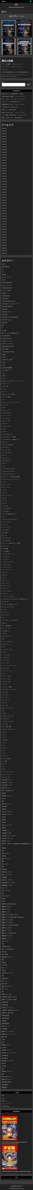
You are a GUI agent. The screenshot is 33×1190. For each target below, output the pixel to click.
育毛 (3, 991)
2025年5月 (4, 168)
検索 (3, 82)
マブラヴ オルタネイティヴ (8, 729)
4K (19, 24)
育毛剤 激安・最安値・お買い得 (9, 997)
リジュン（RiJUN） (6, 758)
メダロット (4, 742)
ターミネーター (5, 601)
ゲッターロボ (5, 506)
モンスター (4, 748)
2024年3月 (4, 205)
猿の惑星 (4, 962)
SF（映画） (4, 330)
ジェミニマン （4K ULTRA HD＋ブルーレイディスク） (24, 28)
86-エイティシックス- (7, 277)
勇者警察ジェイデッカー (7, 796)
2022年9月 (4, 253)
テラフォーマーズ (6, 615)
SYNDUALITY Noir (6, 338)
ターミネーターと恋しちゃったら (9, 604)
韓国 (3, 1074)
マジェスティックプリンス (8, 721)
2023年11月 (4, 216)
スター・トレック (6, 583)
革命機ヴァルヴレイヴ (7, 1071)
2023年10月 (4, 218)
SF (13, 43)
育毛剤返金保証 (5, 1018)
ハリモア (4, 652)
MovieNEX (4, 314)
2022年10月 (4, 250)
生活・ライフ (5, 967)
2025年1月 (4, 179)
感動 (3, 861)
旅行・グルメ (5, 888)
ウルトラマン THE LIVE (7, 445)
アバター (4, 407)
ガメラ (3, 466)
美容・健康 (4, 983)
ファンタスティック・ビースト (9, 689)
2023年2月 (4, 240)
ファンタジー (5, 684)
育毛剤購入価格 (5, 1015)
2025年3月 (4, 173)
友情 (3, 801)
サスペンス (4, 535)
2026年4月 (4, 139)
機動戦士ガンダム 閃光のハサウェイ (10, 914)
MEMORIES (5, 309)
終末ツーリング (5, 981)
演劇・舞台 (4, 951)
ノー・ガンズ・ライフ (7, 649)
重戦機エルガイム (6, 1045)
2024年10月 (4, 187)
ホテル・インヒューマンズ (8, 708)
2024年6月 (4, 197)
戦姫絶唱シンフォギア (7, 872)
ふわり (3, 373)
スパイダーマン (5, 588)
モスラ (3, 745)
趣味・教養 (4, 1036)
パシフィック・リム (6, 670)
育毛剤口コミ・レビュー (7, 1007)
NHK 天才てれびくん (7, 320)
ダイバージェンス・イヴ (7, 607)
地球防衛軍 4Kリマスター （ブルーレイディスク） (14, 104)
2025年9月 (4, 157)
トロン (3, 639)
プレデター (4, 702)
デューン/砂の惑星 (6, 625)
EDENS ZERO (5, 298)
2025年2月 (4, 176)
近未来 (3, 1039)
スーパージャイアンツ (7, 591)
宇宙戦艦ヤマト (5, 830)
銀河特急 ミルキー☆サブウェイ (9, 1052)
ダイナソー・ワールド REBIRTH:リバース (12, 101)
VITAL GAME (5, 349)
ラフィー (4, 750)
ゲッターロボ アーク (6, 508)
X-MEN (4, 354)
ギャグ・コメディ (6, 487)
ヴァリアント (5, 69)
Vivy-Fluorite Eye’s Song (8, 351)
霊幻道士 (4, 1063)
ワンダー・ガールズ (6, 774)
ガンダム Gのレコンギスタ (8, 468)
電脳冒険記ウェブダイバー (8, 1060)
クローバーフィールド (7, 495)
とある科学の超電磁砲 (7, 367)
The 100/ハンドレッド (7, 341)
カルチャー (4, 463)
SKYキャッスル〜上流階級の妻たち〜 (11, 333)
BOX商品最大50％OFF (7, 288)
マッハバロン (5, 724)
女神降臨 (4, 819)
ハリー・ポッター (6, 655)
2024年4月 (4, 203)
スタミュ (4, 578)
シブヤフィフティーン (7, 554)
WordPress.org (6, 1106)
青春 (3, 1068)
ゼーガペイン (5, 593)
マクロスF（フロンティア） (8, 716)
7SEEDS (4, 274)
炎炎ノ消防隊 (5, 954)
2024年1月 (4, 210)
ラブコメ (4, 753)
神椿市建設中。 (5, 978)
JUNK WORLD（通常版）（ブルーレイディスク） (14, 96)
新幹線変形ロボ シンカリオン (9, 882)
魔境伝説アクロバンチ (7, 1079)
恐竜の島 (4, 856)
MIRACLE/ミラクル (6, 312)
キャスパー (4, 482)
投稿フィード (5, 1101)
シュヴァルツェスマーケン (8, 562)
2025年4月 (4, 171)
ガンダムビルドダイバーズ (8, 471)
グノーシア (4, 500)
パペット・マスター (6, 676)
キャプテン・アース (6, 484)
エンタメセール (5, 458)
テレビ (3, 617)
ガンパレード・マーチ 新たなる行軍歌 (11, 476)
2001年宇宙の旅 (5, 266)
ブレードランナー (6, 700)
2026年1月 (4, 147)
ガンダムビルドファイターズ (8, 474)
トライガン (4, 633)
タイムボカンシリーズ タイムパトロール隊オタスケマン (15, 599)
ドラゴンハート (5, 644)
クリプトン (4, 492)
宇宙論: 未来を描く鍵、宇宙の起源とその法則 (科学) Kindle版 (16, 1171)
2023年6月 (4, 229)
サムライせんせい (6, 540)
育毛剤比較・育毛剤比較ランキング (10, 1010)
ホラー (3, 710)
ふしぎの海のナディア (7, 370)
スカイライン (5, 575)
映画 (3, 893)
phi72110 (5, 31)
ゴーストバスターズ (6, 522)
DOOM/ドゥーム (6, 293)
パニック (4, 673)
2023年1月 (4, 242)
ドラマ (3, 647)
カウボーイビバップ (6, 460)
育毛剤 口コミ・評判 (6, 994)
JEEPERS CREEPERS (7, 306)
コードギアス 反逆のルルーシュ (9, 514)
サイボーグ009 (5, 530)
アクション (8, 45)
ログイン (4, 1098)
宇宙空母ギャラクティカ (7, 838)
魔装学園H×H (5, 1084)
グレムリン (4, 503)
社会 (3, 975)
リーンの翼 (4, 761)
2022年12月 (4, 245)
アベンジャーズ (5, 410)
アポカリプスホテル (6, 413)
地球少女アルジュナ (6, 803)
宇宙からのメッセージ (7, 825)
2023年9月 (4, 221)
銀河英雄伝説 (5, 1055)
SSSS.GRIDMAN (6, 335)
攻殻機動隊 (4, 877)
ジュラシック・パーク (7, 569)
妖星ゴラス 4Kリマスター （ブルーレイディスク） (14, 112)
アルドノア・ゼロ (6, 421)
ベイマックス (5, 705)
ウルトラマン (5, 442)
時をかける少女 (5, 896)
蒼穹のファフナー (6, 1026)
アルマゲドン (5, 423)
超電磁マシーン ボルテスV (8, 1031)
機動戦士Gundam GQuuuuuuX (9, 904)
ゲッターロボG (5, 511)
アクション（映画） (6, 397)
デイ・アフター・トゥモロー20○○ (10, 620)
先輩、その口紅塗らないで (8, 790)
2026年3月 (4, 141)
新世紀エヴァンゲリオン (7, 880)
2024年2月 (4, 208)
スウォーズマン (5, 572)
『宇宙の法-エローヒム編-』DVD (9, 107)
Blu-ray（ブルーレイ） (8, 25)
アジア (3, 399)
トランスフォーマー (6, 636)
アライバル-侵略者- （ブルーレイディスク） (12, 64)
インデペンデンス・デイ (7, 434)
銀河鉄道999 (5, 1058)
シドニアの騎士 (5, 551)
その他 (3, 362)
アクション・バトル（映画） (8, 394)
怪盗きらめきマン (6, 853)
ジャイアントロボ (6, 564)
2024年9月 (4, 189)
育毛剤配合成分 (5, 1023)
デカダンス (4, 623)
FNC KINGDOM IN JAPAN (8, 301)
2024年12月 (4, 181)
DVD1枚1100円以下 (7, 43)
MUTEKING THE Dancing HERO (10, 317)
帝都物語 (4, 848)
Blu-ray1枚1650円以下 (24, 41)
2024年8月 (4, 192)
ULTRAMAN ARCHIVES (8, 346)
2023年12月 (4, 213)
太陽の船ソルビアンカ (7, 814)
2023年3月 (4, 237)
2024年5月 (4, 200)
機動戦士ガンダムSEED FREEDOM (10, 925)
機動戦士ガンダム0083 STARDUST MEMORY (13, 917)
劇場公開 (4, 793)
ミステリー (4, 732)
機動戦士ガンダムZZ (6, 930)
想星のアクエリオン (6, 858)
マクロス (4, 713)
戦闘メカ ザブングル (6, 874)
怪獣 (3, 850)
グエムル (4, 498)
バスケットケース (6, 660)
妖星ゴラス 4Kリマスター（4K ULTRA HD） (12, 117)
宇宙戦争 (4, 827)
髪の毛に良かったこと (7, 1076)
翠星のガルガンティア (7, 986)
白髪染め (4, 970)
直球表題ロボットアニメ (7, 973)
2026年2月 (4, 144)
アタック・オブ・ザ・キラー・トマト (10, 402)
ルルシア (4, 764)
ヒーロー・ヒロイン (6, 679)
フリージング (5, 692)
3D (2, 269)
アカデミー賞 (5, 386)
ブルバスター (5, 694)
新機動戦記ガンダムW (7, 885)
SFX (16, 4)
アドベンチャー (5, 405)
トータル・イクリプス (7, 641)
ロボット (4, 769)
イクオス (4, 429)
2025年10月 (4, 155)
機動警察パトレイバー (7, 938)
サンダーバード (5, 546)
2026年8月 (4, 128)
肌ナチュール (5, 989)
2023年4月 (4, 234)
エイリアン (4, 455)
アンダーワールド (6, 426)
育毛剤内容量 (5, 1002)
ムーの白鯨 (4, 740)
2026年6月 (4, 133)
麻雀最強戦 (4, 1087)
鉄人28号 (4, 1047)
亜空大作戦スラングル (7, 780)
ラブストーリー (5, 756)
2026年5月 (4, 136)
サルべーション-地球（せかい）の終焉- (11, 543)
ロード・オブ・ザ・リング (8, 772)
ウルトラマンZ (5, 447)
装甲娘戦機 (4, 1029)
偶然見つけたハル (6, 787)
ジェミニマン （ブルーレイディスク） (24, 48)
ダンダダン (4, 609)
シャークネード (5, 559)
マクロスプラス (5, 718)
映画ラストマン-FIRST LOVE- (9, 109)
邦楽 (3, 1042)
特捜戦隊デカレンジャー (7, 957)
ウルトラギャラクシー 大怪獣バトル (10, 439)
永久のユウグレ (5, 941)
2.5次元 (3, 264)
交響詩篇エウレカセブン (7, 782)
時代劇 (3, 898)
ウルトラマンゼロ (6, 450)
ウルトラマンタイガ (6, 452)
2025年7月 (4, 163)
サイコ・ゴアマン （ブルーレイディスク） (12, 66)
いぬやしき (4, 357)
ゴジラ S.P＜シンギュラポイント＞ (10, 519)
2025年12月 (4, 149)
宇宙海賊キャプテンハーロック (9, 835)
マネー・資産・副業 (6, 726)
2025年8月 (4, 160)
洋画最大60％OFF (6, 946)
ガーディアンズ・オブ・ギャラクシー (10, 479)
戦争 (3, 866)
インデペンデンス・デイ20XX (9, 437)
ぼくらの (4, 378)
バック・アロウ (5, 663)
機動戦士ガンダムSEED (7, 922)
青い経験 (4, 1066)
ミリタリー (4, 737)
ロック (3, 766)
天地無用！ (4, 809)
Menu (4, 1)
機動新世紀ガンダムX (7, 935)
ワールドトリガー (6, 777)
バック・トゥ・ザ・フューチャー (9, 665)
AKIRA (3, 280)
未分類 (3, 901)
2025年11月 (4, 152)
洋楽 (3, 943)
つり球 (3, 365)
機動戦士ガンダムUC (7, 928)
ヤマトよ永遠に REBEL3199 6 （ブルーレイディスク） (15, 115)
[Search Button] (30, 1)
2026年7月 (4, 131)
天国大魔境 (4, 806)
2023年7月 (4, 226)
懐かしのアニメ (5, 864)
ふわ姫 (3, 375)
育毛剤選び (4, 1021)
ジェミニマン (8, 47)
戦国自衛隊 (4, 869)
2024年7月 (4, 195)
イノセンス (4, 431)
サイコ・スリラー (6, 527)
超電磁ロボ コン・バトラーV (8, 1034)
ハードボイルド (5, 657)
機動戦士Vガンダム (6, 906)
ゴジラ (3, 516)
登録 (3, 1095)
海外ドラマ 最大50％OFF (8, 949)
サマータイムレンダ (6, 538)
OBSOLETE (4, 322)
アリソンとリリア (6, 418)
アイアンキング (5, 383)
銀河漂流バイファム (6, 1050)
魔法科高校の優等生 (6, 1082)
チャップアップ (5, 612)
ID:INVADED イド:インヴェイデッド (10, 304)
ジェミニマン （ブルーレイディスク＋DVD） (8, 28)
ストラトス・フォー (6, 585)
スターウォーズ (5, 580)
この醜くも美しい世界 (7, 359)
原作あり (4, 798)
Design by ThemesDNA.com (16, 1188)
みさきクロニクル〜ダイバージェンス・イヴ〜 (13, 381)
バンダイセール (5, 668)
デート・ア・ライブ (6, 628)
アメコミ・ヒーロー (6, 415)
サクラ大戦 (4, 532)
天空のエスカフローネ (7, 811)
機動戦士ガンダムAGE (7, 919)
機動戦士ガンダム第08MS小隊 (9, 933)
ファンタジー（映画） (7, 686)
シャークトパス (5, 556)
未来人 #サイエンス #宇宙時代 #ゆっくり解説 (12, 93)
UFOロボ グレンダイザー (8, 343)
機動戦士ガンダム (6, 912)
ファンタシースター (6, 681)
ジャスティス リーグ (6, 567)
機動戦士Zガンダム (6, 909)
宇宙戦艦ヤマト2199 (6, 833)
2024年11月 (4, 184)
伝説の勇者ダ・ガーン (7, 785)
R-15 (3, 325)
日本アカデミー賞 (6, 890)
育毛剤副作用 (5, 1005)
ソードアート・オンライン (8, 596)
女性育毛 (4, 817)
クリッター (4, 490)
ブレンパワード (5, 697)
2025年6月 (4, 165)
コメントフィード (6, 1103)
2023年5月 (4, 232)
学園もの (4, 822)
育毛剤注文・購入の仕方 (7, 1013)
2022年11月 (4, 248)
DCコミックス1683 (6, 290)
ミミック (4, 734)
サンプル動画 (5, 548)
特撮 (3, 959)
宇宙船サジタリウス (6, 841)
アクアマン (4, 389)
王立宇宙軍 (4, 965)
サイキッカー (5, 524)
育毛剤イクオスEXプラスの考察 (9, 999)
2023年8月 (4, 224)
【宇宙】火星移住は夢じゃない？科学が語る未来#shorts (15, 72)
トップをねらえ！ (6, 631)
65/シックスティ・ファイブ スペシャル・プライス (13, 99)
